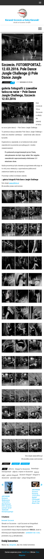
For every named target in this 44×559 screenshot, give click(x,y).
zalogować (12, 545)
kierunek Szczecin (26, 82)
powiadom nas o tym (33, 533)
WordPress (25, 552)
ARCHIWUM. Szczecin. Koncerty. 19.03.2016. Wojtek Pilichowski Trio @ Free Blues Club (36, 496)
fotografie (15, 463)
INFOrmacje (25, 463)
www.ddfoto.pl (14, 183)
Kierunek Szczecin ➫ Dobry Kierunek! (22, 20)
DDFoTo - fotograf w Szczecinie (19, 469)
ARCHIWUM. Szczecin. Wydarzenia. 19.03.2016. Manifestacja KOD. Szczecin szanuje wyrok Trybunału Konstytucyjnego (7, 504)
